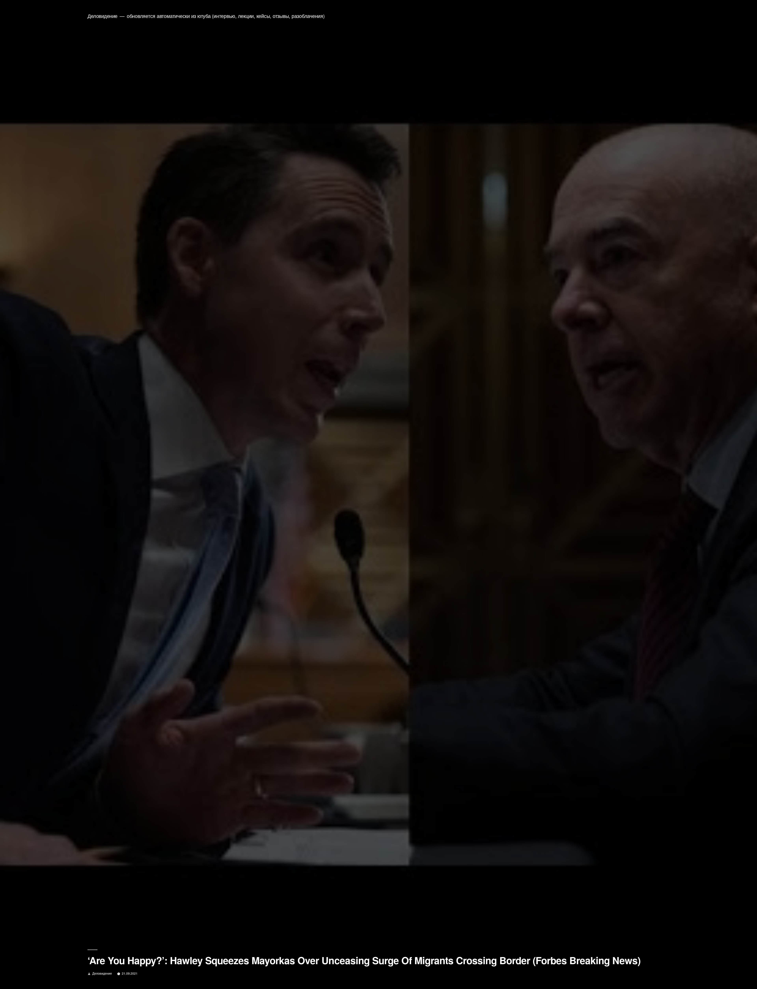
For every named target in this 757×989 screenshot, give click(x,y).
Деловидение (102, 15)
